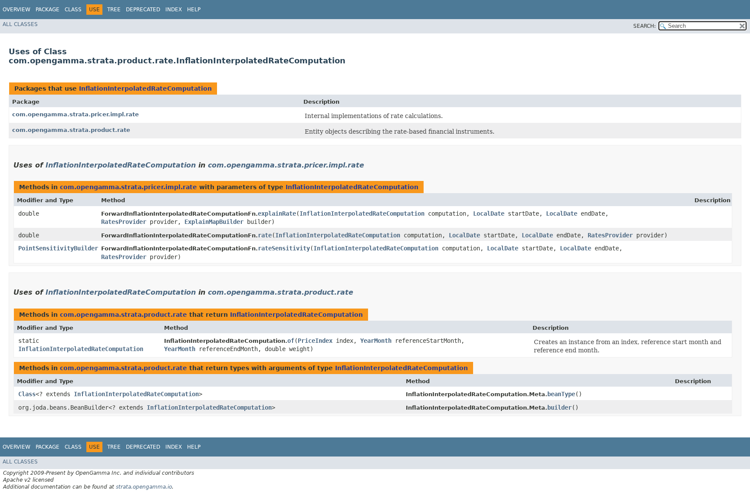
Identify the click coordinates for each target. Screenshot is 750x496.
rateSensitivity (284, 248)
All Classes (20, 24)
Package (47, 10)
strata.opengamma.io (144, 487)
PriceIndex (315, 340)
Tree (114, 10)
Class (73, 10)
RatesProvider (123, 221)
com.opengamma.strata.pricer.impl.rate (75, 114)
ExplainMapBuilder (213, 221)
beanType (561, 394)
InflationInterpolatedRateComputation (145, 88)
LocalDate (488, 213)
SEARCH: (644, 26)
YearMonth (375, 340)
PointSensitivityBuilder (58, 248)
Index (173, 10)
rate (265, 235)
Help (194, 10)
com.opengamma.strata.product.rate (71, 130)
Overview (16, 10)
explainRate (277, 213)
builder (559, 407)
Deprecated (143, 10)
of (290, 340)
